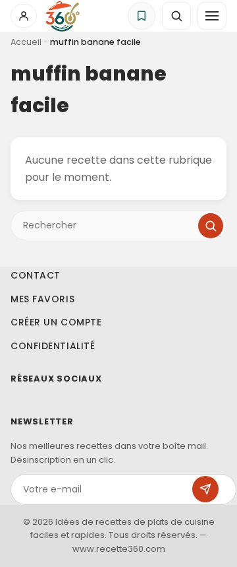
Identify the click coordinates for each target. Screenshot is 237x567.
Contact (36, 275)
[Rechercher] (210, 225)
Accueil (26, 42)
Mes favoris (42, 299)
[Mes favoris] (141, 16)
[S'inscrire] (205, 489)
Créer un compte (56, 322)
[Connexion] (24, 16)
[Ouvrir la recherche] (176, 16)
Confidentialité (53, 345)
